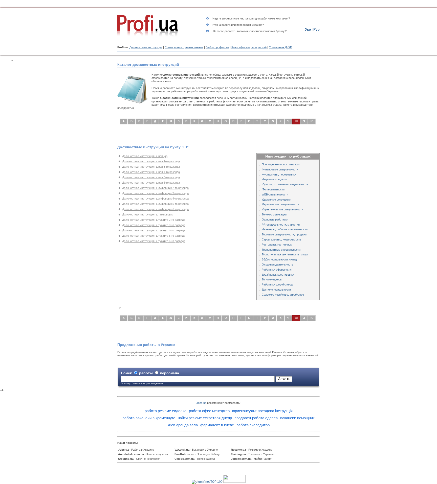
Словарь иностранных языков (184, 47)
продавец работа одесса (256, 418)
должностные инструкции (238, 18)
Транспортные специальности (281, 249)
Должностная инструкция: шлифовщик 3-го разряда (155, 193)
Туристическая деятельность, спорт (285, 254)
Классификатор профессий (249, 47)
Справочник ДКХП (280, 47)
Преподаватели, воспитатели (280, 164)
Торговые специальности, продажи (284, 234)
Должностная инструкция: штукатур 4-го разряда (153, 230)
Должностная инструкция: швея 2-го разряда (151, 161)
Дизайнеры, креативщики (278, 274)
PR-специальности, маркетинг (281, 224)
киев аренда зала (182, 425)
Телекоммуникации (274, 214)
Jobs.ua (201, 402)
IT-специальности (273, 189)
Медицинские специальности (280, 204)
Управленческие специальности (282, 209)
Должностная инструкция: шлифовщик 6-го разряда (155, 209)
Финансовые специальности (280, 169)
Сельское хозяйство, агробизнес (283, 294)
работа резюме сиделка (165, 411)
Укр (308, 29)
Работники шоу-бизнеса (277, 284)
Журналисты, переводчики (279, 174)
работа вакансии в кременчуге (148, 418)
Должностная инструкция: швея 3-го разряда (151, 166)
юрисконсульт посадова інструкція (262, 411)
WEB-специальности (275, 194)
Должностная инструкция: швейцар (144, 156)
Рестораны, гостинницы (277, 244)
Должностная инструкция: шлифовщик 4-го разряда (155, 198)
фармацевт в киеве (217, 425)
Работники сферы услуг (277, 269)
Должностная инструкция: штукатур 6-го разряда (153, 241)
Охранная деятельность (277, 264)
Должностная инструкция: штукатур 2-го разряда (153, 219)
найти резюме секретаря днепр (205, 418)
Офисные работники (275, 219)
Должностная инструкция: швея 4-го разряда (151, 171)
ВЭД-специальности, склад (279, 259)
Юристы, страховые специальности (285, 184)
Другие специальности (276, 289)
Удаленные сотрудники (276, 199)
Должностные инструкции (145, 47)
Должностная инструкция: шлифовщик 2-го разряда (155, 187)
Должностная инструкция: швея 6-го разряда (151, 182)
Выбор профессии (217, 47)
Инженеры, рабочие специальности (285, 229)
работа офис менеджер (209, 411)
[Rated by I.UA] (234, 481)
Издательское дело (274, 179)
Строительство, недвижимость (281, 239)
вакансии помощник (297, 418)
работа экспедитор (253, 425)
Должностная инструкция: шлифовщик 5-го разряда (155, 203)
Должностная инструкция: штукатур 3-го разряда (153, 225)
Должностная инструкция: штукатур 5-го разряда (153, 235)
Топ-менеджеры (272, 279)
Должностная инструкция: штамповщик (147, 214)
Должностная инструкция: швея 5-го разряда (151, 177)
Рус (316, 29)
